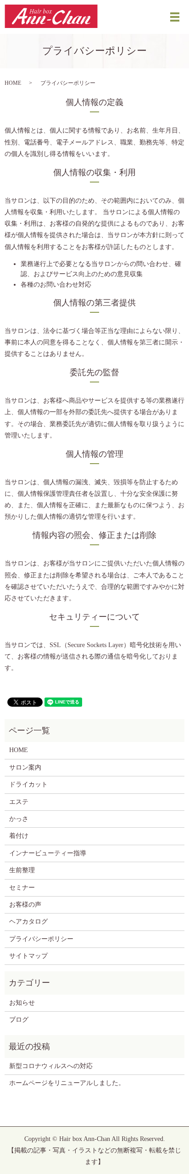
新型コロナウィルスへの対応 (51, 1066)
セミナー (22, 887)
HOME (13, 83)
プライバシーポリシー (41, 939)
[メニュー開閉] (174, 17)
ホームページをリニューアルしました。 (67, 1083)
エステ (18, 801)
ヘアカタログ (28, 921)
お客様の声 (25, 904)
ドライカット (28, 784)
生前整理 (22, 870)
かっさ (18, 818)
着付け (18, 835)
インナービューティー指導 (47, 853)
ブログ (18, 1019)
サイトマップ (28, 955)
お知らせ (22, 1002)
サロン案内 (25, 767)
